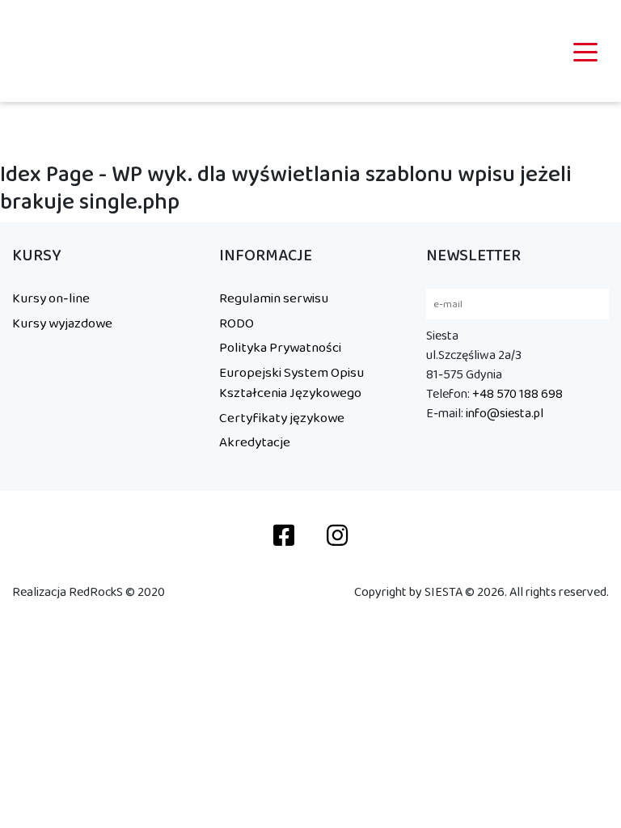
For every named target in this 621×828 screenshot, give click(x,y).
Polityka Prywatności (280, 347)
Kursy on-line (51, 298)
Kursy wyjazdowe (62, 323)
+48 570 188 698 (517, 394)
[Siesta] (53, 50)
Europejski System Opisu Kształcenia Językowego (291, 383)
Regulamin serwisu (273, 298)
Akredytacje (254, 442)
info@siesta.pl (504, 413)
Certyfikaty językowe (281, 418)
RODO (236, 323)
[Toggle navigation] (585, 51)
